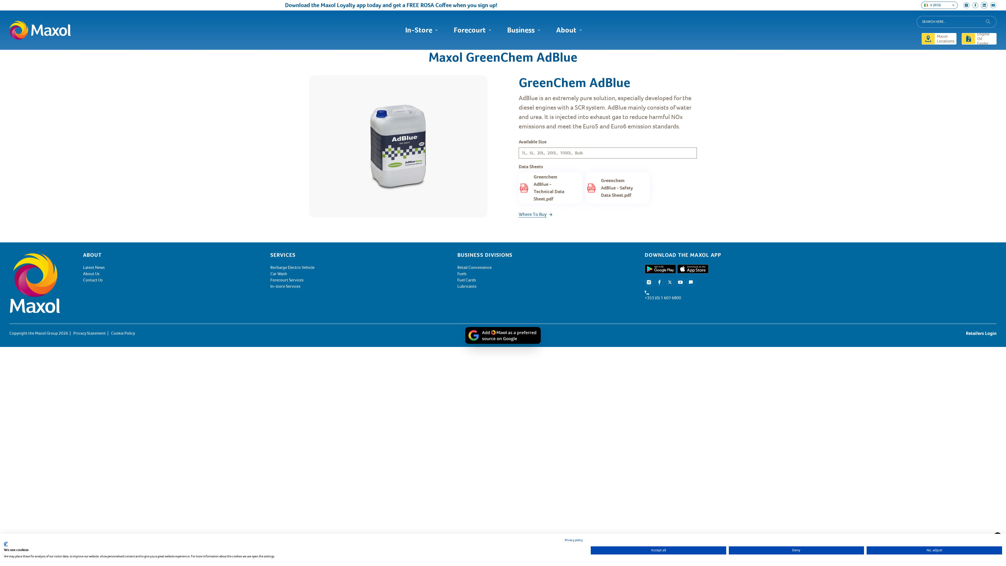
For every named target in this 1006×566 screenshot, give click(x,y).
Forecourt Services (287, 280)
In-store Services (285, 286)
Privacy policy (574, 540)
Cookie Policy (123, 333)
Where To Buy (532, 214)
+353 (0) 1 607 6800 (663, 298)
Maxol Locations (945, 38)
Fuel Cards (466, 280)
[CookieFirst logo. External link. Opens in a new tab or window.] (6, 544)
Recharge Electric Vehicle (292, 267)
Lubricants (467, 286)
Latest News (94, 267)
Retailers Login (981, 333)
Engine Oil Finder (983, 39)
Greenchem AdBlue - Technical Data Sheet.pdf (549, 188)
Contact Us (93, 280)
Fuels (462, 273)
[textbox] (821, 255)
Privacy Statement (89, 333)
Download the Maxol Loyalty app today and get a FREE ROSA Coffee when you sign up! (376, 5)
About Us (91, 273)
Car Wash (278, 273)
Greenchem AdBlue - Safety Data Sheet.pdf (617, 188)
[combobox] (957, 22)
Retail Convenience (474, 267)
